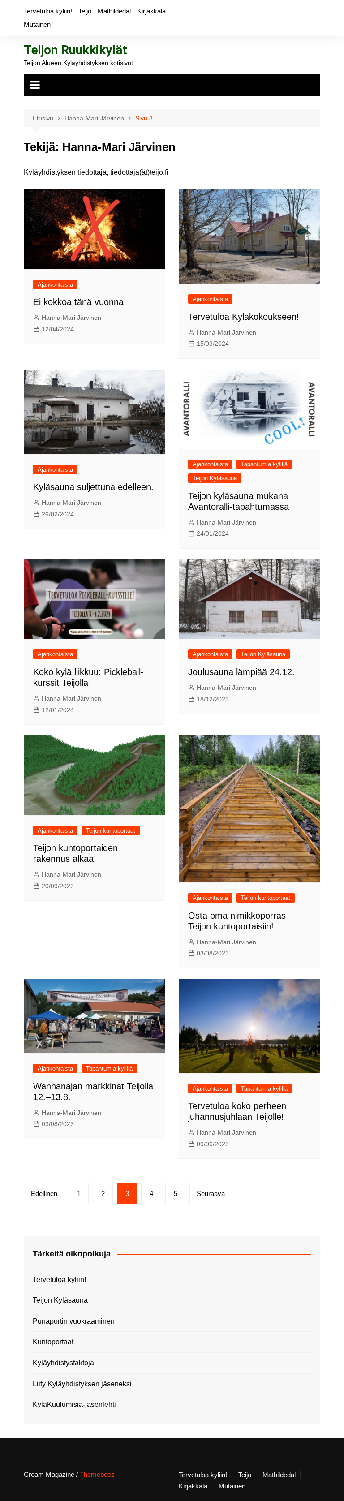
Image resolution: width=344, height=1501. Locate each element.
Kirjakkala (151, 11)
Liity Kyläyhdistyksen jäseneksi (82, 1384)
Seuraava (211, 1193)
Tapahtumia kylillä (264, 464)
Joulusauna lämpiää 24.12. (241, 672)
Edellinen (44, 1193)
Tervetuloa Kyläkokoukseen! (243, 317)
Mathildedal (114, 11)
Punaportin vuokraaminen (74, 1321)
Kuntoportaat (53, 1342)
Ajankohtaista (55, 284)
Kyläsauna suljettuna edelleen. (93, 487)
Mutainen (37, 24)
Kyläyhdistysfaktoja (63, 1363)
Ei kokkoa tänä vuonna (78, 302)
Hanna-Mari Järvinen (71, 317)
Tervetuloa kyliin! (48, 11)
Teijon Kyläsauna (215, 478)
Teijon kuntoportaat (110, 830)
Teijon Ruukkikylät (75, 50)
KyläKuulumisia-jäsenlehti (74, 1404)
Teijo (84, 11)
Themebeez (97, 1474)
